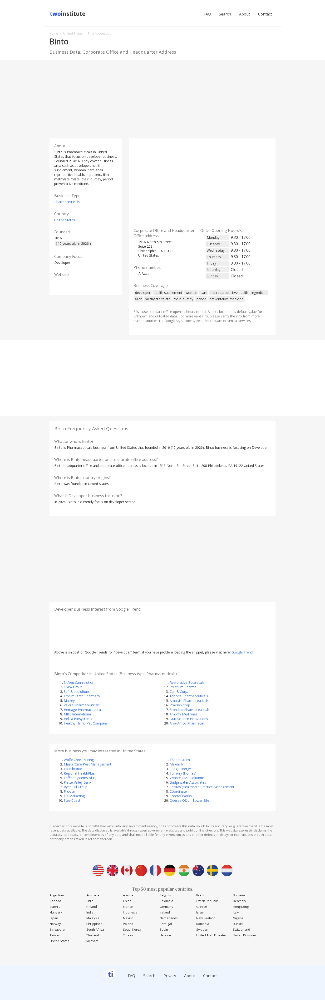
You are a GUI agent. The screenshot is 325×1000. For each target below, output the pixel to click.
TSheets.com (180, 759)
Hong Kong (241, 906)
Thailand (92, 935)
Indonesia (130, 912)
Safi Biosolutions (77, 691)
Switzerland (241, 929)
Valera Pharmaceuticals (82, 705)
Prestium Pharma (183, 687)
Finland (91, 906)
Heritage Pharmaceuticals (83, 709)
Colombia (166, 901)
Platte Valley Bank (77, 782)
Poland (128, 924)
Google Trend (242, 652)
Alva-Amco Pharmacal (187, 723)
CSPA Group (73, 687)
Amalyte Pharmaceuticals (189, 700)
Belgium (165, 895)
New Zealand (206, 918)
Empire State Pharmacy (82, 696)
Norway (55, 924)
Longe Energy (180, 768)
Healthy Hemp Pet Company (86, 723)
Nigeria (238, 918)
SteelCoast (72, 800)
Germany (166, 906)
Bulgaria (239, 895)
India (90, 912)
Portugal (166, 924)
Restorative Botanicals (187, 682)
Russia (238, 924)
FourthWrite (73, 768)
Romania (202, 924)
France (128, 906)
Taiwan (55, 935)
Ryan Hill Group (75, 787)
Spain (164, 929)
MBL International (78, 714)
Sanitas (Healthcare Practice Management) (203, 787)
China (127, 901)
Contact (265, 14)
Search (225, 14)
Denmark (239, 901)
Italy (236, 912)
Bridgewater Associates (188, 782)
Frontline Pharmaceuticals (190, 709)
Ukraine (165, 935)
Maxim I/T (177, 764)
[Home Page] (68, 15)
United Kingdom (244, 935)
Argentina (57, 895)
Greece (201, 906)
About (244, 14)
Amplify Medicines (183, 714)
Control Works (181, 796)
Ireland (165, 912)
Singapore (57, 929)
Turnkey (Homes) (183, 773)
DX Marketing (74, 796)
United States (64, 220)
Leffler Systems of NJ (80, 778)
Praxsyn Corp (180, 705)
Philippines (94, 924)
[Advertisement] (162, 98)
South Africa (95, 929)
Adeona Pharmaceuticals (189, 696)
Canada (55, 901)
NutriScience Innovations (189, 718)
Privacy (169, 975)
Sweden (202, 929)
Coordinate (178, 791)
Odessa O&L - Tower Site (189, 800)
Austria (128, 895)
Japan (54, 918)
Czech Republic (207, 901)
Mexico (128, 918)
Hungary (56, 912)
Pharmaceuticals (67, 201)
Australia (92, 895)
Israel (200, 912)
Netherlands (169, 918)
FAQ (207, 14)
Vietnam (92, 941)
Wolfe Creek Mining (79, 759)
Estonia (55, 906)
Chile (90, 901)
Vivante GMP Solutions (187, 778)
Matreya (70, 700)
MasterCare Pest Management (87, 764)
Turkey (128, 935)
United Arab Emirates (211, 935)
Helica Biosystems (78, 718)
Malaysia (92, 918)
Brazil (200, 895)
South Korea (132, 929)
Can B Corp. (179, 691)
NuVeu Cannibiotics (79, 682)
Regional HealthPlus (79, 773)
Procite (69, 791)
